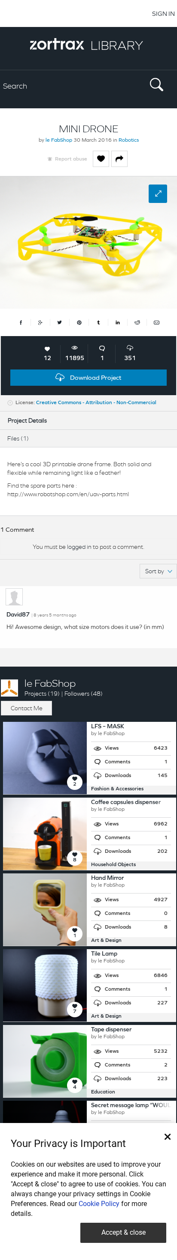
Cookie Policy (99, 1204)
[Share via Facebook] (21, 322)
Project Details (27, 420)
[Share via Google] (40, 322)
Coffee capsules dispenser (126, 802)
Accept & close (123, 1232)
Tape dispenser (111, 1030)
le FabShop (59, 140)
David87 (18, 615)
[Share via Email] (156, 322)
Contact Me (27, 708)
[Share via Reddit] (137, 322)
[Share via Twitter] (60, 322)
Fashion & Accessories (117, 789)
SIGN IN (163, 13)
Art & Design (106, 940)
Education (103, 1092)
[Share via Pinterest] (79, 322)
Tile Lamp (104, 954)
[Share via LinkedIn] (118, 322)
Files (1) (18, 438)
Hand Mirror (107, 878)
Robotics (129, 140)
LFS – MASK (107, 727)
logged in (79, 546)
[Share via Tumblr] (98, 322)
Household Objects (113, 864)
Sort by (154, 571)
